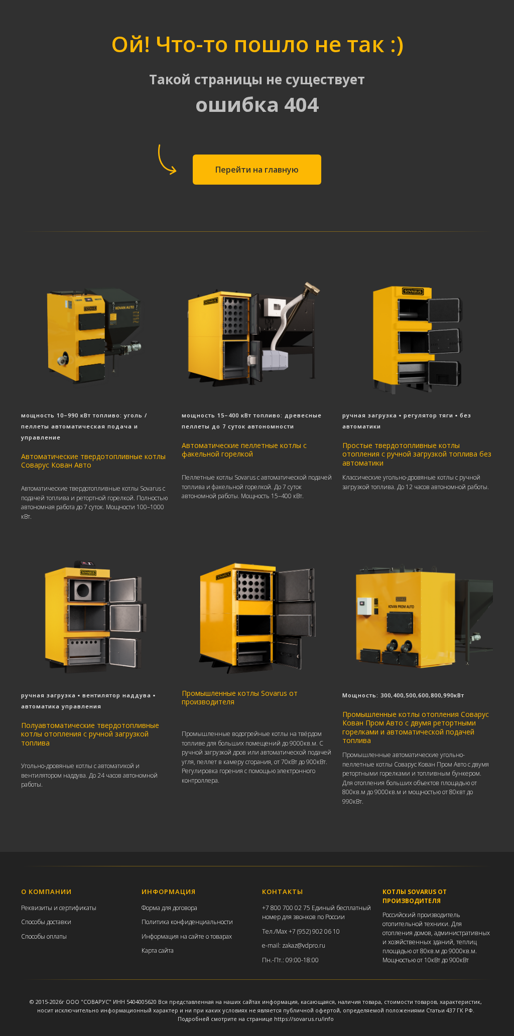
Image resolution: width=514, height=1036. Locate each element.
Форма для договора (169, 908)
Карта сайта (158, 950)
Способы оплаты (44, 936)
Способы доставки (46, 922)
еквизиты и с (43, 908)
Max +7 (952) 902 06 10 (308, 931)
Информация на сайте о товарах (187, 936)
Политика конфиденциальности (187, 922)
